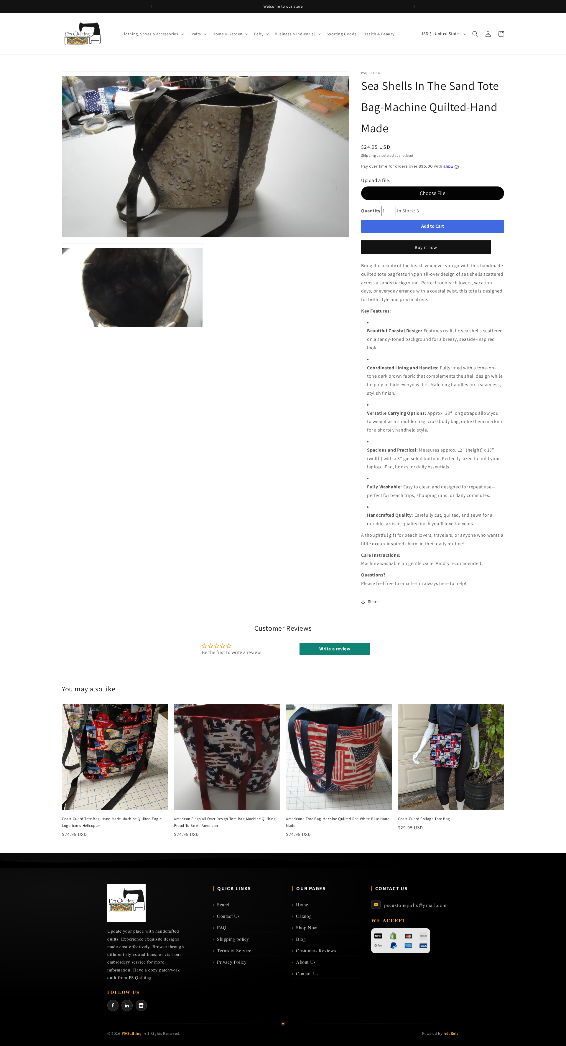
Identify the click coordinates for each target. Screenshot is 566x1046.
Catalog (302, 916)
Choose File (432, 193)
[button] (152, 34)
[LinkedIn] (127, 1005)
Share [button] (373, 601)
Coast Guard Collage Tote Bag (424, 818)
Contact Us (226, 916)
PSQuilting (131, 1033)
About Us (303, 962)
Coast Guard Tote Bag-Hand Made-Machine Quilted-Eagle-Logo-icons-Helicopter (112, 822)
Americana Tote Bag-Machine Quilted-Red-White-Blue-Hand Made (337, 822)
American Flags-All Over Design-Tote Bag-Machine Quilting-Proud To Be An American (225, 822)
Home (300, 904)
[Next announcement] (414, 6)
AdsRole (451, 1033)
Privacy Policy (229, 962)
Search (222, 904)
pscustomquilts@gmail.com (415, 905)
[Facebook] (113, 1005)
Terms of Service (232, 950)
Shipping (368, 155)
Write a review (334, 649)
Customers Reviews (314, 950)
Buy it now (426, 247)
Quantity (371, 211)
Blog (299, 939)
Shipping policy (231, 939)
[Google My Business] (141, 1005)
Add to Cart (432, 226)
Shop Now (304, 927)
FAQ (219, 927)
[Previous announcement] (151, 6)
